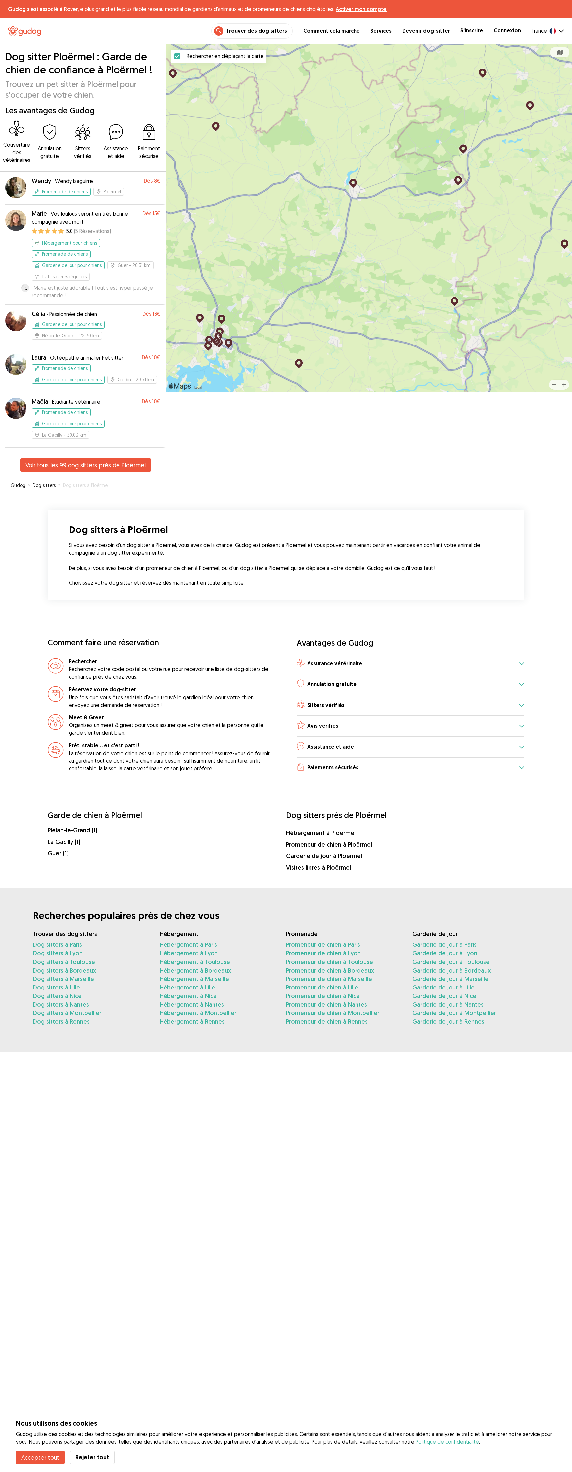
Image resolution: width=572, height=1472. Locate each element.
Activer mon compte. (361, 9)
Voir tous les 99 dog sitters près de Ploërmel (85, 465)
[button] (410, 663)
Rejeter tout (92, 1457)
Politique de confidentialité (447, 1441)
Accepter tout (40, 1457)
